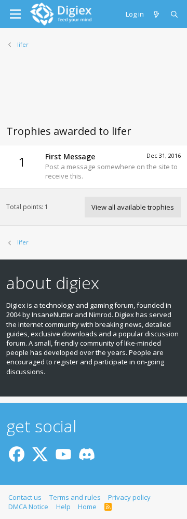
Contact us (25, 497)
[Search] (175, 14)
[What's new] (157, 14)
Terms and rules (75, 497)
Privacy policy (129, 497)
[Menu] (15, 14)
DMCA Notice (28, 506)
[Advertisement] (93, 93)
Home (87, 506)
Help (63, 506)
